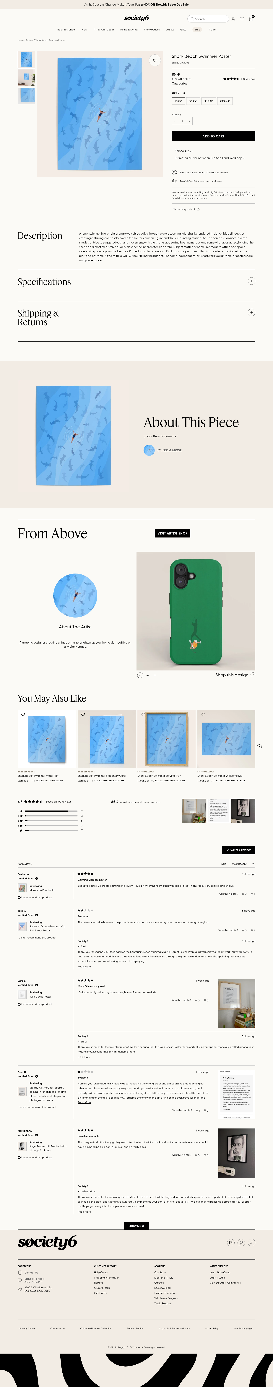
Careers (159, 1282)
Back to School (66, 29)
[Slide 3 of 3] (26, 96)
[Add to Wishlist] (23, 714)
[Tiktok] (251, 1242)
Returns (98, 1282)
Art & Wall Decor (104, 29)
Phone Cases (152, 29)
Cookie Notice (57, 1328)
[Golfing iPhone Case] (195, 611)
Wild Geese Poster (40, 996)
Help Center (101, 1272)
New (84, 29)
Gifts (183, 29)
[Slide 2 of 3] (26, 77)
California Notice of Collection (95, 1328)
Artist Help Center (220, 1272)
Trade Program (163, 1303)
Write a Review (242, 851)
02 (148, 675)
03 (155, 675)
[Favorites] (242, 18)
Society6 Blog (162, 1287)
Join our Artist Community (225, 1282)
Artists (170, 29)
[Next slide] (259, 747)
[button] (239, 79)
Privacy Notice (27, 1328)
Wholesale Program (166, 1298)
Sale (197, 29)
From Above (182, 62)
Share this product (184, 209)
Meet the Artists (163, 1277)
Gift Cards (100, 1293)
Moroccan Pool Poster (42, 890)
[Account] (233, 18)
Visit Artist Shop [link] (172, 533)
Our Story (160, 1272)
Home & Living (129, 29)
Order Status (102, 1287)
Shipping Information (106, 1277)
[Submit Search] (192, 19)
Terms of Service (135, 1328)
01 (140, 675)
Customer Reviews (165, 1293)
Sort (224, 863)
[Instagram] (231, 1242)
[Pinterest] (241, 1242)
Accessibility (211, 1328)
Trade (212, 29)
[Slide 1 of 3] (26, 59)
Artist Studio (217, 1277)
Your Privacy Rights (244, 1328)
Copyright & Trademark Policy (174, 1328)
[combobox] (208, 18)
